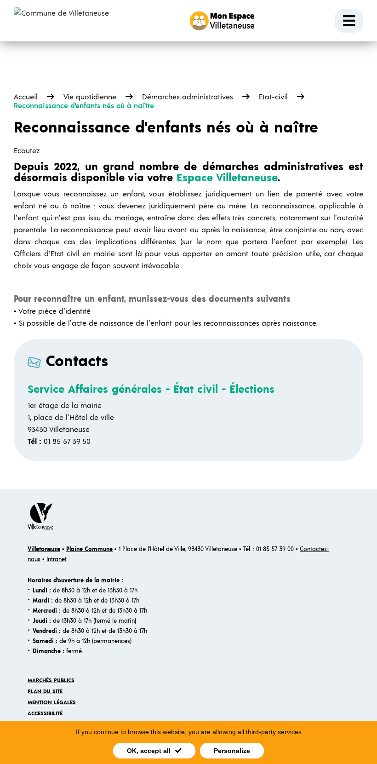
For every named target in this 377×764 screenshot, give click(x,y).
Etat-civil (273, 97)
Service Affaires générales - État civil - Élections (151, 389)
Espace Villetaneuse (227, 178)
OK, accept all (149, 750)
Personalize (232, 750)
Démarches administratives (187, 97)
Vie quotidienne (89, 97)
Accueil (26, 97)
